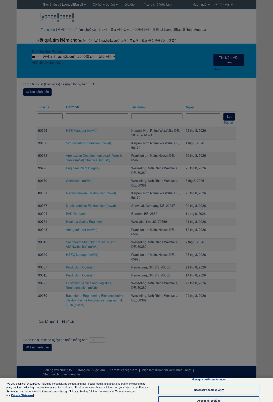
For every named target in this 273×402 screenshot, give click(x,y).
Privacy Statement (22, 395)
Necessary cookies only (209, 389)
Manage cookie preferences (209, 379)
